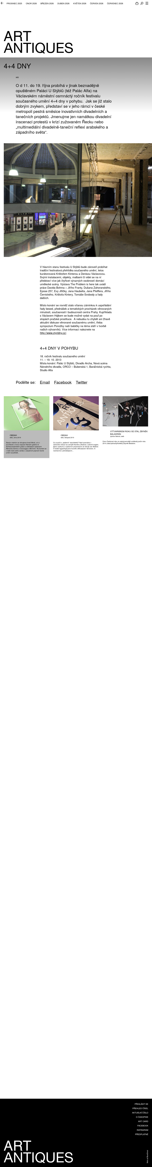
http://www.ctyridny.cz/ (53, 333)
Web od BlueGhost (147, 1156)
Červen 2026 (96, 3)
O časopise (142, 1116)
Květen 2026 (79, 3)
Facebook (142, 1125)
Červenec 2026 (115, 3)
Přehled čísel (140, 1108)
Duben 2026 (63, 3)
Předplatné (141, 1134)
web (17, 77)
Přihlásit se (141, 1103)
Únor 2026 (31, 3)
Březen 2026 (47, 3)
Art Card (143, 1121)
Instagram (142, 1129)
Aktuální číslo (140, 1112)
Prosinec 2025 (14, 3)
